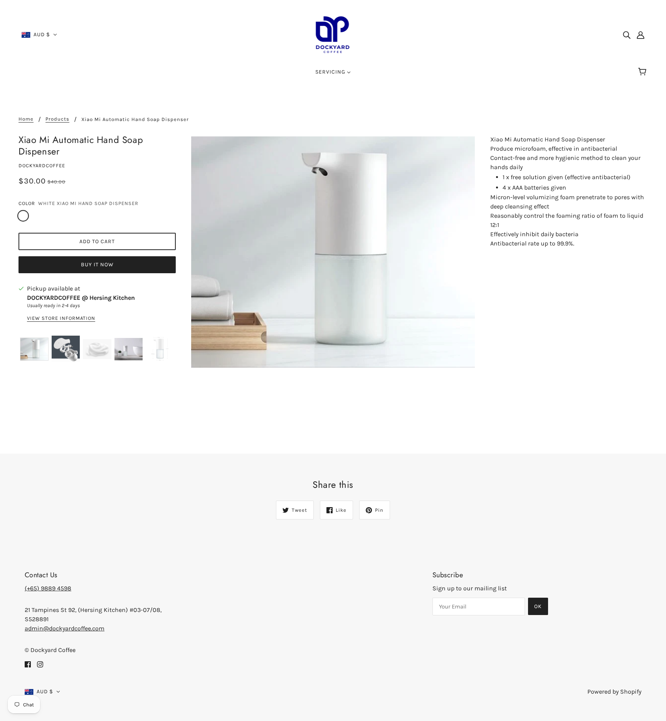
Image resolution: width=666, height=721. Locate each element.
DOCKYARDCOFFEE (41, 165)
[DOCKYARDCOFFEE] (333, 34)
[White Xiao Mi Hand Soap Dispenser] (23, 215)
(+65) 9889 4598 (48, 588)
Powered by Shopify (614, 691)
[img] (627, 34)
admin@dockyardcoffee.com (64, 628)
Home (26, 119)
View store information (61, 318)
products (57, 119)
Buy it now (97, 264)
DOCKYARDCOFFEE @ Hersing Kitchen (81, 297)
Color (26, 203)
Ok (538, 606)
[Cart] (643, 72)
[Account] (641, 34)
